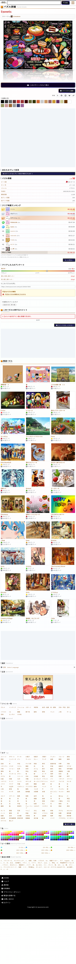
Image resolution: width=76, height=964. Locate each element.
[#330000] (43, 839)
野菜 (2, 759)
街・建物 (53, 707)
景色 (60, 769)
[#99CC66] (68, 831)
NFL (59, 865)
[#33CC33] (45, 836)
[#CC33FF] (46, 833)
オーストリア (38, 781)
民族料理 (53, 764)
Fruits (3, 410)
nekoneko (13, 235)
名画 (60, 813)
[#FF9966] (5, 833)
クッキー (53, 757)
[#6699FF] (23, 836)
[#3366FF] (35, 838)
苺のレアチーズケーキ (58, 410)
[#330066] (39, 839)
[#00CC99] (66, 836)
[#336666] (41, 838)
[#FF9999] (3, 833)
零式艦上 (31, 867)
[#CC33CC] (48, 833)
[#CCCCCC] (39, 831)
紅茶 (18, 769)
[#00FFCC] (53, 836)
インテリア (12, 707)
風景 (18, 796)
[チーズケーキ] (63, 478)
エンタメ (12, 714)
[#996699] (64, 833)
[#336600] (45, 838)
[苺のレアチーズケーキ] (63, 400)
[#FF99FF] (23, 831)
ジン (45, 865)
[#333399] (26, 839)
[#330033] (41, 839)
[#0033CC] (73, 838)
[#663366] (3, 839)
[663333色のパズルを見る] (14, 101)
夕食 (2, 769)
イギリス (3, 781)
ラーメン (28, 759)
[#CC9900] (34, 833)
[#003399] (51, 839)
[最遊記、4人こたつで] (38, 608)
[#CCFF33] (34, 831)
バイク (52, 818)
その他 (19, 714)
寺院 (35, 771)
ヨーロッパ (37, 779)
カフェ (36, 769)
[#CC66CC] (37, 833)
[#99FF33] (58, 831)
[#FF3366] (3, 834)
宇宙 (18, 804)
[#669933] (7, 838)
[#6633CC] (23, 838)
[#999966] (55, 833)
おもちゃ (69, 811)
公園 (68, 771)
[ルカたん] (38, 556)
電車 (51, 816)
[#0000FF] (58, 839)
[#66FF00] (11, 836)
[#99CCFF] (62, 831)
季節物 (36, 707)
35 (7, 863)
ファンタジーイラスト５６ (34, 436)
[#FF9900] (9, 833)
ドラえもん (54, 592)
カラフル (3, 821)
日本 (27, 776)
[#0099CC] (51, 838)
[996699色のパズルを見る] (22, 105)
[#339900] (34, 838)
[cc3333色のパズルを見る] (18, 101)
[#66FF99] (5, 836)
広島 (2, 779)
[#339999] (28, 838)
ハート (3, 813)
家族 (51, 811)
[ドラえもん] (63, 582)
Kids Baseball (6, 462)
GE (72, 861)
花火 (43, 804)
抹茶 (27, 769)
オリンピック (53, 792)
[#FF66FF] (11, 833)
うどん (19, 766)
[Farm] (63, 426)
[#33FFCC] (28, 836)
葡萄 (10, 811)
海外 (43, 784)
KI (57, 863)
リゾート (20, 776)
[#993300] (57, 834)
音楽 (2, 714)
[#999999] (53, 833)
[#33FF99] (30, 836)
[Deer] (38, 530)
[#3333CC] (48, 838)
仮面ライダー (54, 861)
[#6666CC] (12, 838)
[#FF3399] (1, 834)
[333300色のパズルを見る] (34, 101)
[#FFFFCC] (3, 831)
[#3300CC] (35, 839)
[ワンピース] (38, 400)
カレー (36, 759)
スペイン (69, 779)
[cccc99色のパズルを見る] (62, 101)
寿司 (43, 764)
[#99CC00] (71, 831)
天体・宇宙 (62, 707)
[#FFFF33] (9, 831)
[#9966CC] (62, 833)
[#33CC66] (43, 836)
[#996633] (68, 833)
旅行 (43, 769)
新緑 (60, 806)
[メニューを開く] (73, 3)
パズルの (41, 861)
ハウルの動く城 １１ (58, 385)
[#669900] (9, 838)
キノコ (3, 811)
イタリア (61, 779)
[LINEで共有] (65, 95)
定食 (2, 764)
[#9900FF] (58, 834)
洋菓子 (44, 757)
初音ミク (3, 488)
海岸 (51, 774)
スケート (12, 796)
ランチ (44, 759)
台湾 (27, 784)
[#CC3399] (26, 834)
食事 (68, 759)
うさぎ (36, 789)
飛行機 (36, 818)
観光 (51, 769)
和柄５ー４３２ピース (33, 514)
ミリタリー (70, 818)
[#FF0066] (14, 834)
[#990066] (64, 834)
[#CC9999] (28, 833)
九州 (18, 779)
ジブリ (34, 863)
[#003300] (57, 839)
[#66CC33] (20, 836)
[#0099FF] (73, 836)
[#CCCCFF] (37, 831)
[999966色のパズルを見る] (2, 105)
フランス (45, 779)
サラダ (69, 766)
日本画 (19, 816)
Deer (28, 540)
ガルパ (40, 863)
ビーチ (44, 774)
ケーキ (19, 757)
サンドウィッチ (19, 861)
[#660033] (16, 839)
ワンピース (29, 410)
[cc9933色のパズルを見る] (54, 101)
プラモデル (62, 818)
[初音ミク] (13, 478)
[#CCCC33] (45, 831)
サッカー (61, 791)
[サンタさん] (13, 426)
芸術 (68, 707)
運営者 (6, 885)
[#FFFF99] (5, 831)
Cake (53, 618)
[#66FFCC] (3, 836)
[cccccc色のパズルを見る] (42, 101)
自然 (35, 796)
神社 (27, 771)
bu (47, 861)
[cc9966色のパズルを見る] (46, 101)
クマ (51, 789)
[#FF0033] (16, 834)
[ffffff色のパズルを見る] (69, 101)
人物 (60, 712)
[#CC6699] (39, 833)
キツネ (11, 791)
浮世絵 (28, 816)
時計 (35, 813)
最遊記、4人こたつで (32, 618)
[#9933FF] (71, 833)
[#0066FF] (60, 838)
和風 (43, 811)
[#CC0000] (43, 834)
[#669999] (3, 838)
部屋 (27, 813)
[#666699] (14, 838)
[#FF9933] (7, 833)
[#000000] (68, 839)
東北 (43, 776)
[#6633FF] (22, 838)
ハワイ (3, 784)
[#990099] (62, 834)
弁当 (18, 764)
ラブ (61, 861)
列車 (35, 861)
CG (10, 712)
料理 (51, 766)
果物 (68, 757)
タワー (19, 774)
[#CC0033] (41, 834)
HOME (6, 878)
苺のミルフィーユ (31, 462)
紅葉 (35, 804)
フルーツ (61, 757)
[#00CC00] (71, 836)
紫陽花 (19, 806)
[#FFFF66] (7, 831)
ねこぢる (39, 865)
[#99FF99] (55, 831)
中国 (18, 784)
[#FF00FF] (9, 834)
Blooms (3, 592)
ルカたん (28, 566)
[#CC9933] (32, 833)
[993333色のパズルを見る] (22, 101)
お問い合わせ (8, 899)
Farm (53, 436)
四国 (10, 779)
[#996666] (66, 833)
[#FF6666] (16, 833)
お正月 (11, 786)
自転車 (3, 818)
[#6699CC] (1, 838)
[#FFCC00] (22, 831)
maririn (12, 231)
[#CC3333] (30, 834)
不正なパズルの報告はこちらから (15, 294)
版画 (2, 816)
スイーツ (3, 757)
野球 (68, 791)
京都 (60, 776)
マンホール (12, 774)
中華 (60, 764)
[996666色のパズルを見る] (50, 101)
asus (45, 863)
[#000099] (62, 839)
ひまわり (36, 806)
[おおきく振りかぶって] (63, 452)
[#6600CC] (11, 839)
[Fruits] (13, 400)
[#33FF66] (32, 836)
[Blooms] (13, 582)
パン (18, 759)
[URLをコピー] (73, 95)
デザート (12, 757)
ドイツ (11, 781)
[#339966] (30, 838)
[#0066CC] (62, 838)
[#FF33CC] (23, 833)
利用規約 (6, 888)
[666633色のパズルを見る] (30, 101)
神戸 (68, 776)
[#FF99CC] (1, 833)
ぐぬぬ (3, 540)
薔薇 (2, 806)
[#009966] (55, 838)
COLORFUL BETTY (57, 514)
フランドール (8, 861)
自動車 (44, 816)
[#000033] (66, 839)
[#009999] (53, 838)
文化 (35, 811)
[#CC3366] (28, 834)
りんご (28, 811)
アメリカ (61, 781)
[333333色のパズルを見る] (6, 101)
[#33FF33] (34, 836)
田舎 (43, 798)
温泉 (51, 771)
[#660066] (14, 839)
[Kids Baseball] (13, 452)
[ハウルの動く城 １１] (63, 374)
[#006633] (68, 838)
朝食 (60, 759)
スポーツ (28, 707)
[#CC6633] (43, 833)
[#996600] (69, 833)
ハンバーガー (12, 760)
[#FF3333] (5, 834)
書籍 (18, 712)
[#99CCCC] (64, 831)
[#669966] (5, 838)
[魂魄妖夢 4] (13, 374)
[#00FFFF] (51, 836)
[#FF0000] (18, 834)
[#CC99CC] (26, 833)
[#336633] (43, 838)
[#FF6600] (20, 833)
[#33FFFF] (26, 836)
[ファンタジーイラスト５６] (38, 426)
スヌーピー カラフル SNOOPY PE (54, 867)
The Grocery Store (58, 566)
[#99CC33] (69, 831)
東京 (51, 776)
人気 (72, 178)
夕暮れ (61, 801)
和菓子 (36, 757)
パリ (51, 779)
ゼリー (71, 865)
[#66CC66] (18, 836)
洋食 (68, 764)
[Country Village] (13, 608)
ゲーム (69, 712)
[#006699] (64, 838)
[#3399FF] (48, 836)
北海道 (36, 776)
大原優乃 (18, 863)
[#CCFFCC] (28, 831)
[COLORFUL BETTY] (63, 504)
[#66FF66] (7, 836)
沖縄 (27, 779)
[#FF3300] (7, 834)
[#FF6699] (14, 833)
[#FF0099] (12, 834)
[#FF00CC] (11, 834)
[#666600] (20, 838)
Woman (28, 488)
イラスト (3, 712)
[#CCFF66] (32, 831)
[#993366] (53, 834)
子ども (61, 811)
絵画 (51, 813)
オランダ (28, 781)
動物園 (28, 791)
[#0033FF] (71, 838)
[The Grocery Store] (63, 556)
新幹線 (69, 816)
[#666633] (18, 838)
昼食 (51, 759)
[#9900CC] (60, 834)
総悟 (30, 861)
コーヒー (12, 769)
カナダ (69, 781)
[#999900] (58, 833)
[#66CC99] (16, 836)
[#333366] (28, 839)
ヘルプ (6, 881)
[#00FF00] (60, 836)
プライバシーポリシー (12, 892)
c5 (7, 869)
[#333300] (32, 839)
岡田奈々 (22, 865)
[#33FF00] (35, 836)
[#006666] (66, 838)
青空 (68, 798)
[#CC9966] (30, 833)
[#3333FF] (46, 838)
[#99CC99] (66, 831)
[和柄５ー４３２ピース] (38, 504)
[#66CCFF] (12, 836)
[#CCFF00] (35, 831)
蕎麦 (27, 766)
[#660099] (12, 839)
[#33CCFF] (37, 836)
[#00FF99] (55, 836)
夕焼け (52, 801)
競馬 (27, 789)
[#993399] (51, 834)
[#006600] (69, 838)
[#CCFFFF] (26, 831)
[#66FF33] (9, 836)
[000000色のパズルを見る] (2, 101)
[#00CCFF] (62, 836)
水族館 (36, 791)
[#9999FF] (73, 831)
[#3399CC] (26, 838)
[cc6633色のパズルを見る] (38, 101)
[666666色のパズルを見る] (10, 101)
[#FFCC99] (16, 831)
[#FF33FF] (22, 833)
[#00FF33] (58, 836)
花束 (18, 811)
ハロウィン (20, 786)
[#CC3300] (32, 834)
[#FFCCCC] (14, 831)
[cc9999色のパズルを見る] (6, 105)
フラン (25, 863)
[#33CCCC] (39, 836)
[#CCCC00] (46, 831)
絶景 (27, 796)
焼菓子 (61, 766)
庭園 (35, 798)
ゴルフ (3, 796)
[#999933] (57, 833)
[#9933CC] (73, 833)
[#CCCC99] (41, 831)
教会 (43, 771)
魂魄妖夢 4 (5, 385)
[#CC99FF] (48, 831)
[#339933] (32, 838)
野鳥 (10, 789)
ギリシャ (45, 781)
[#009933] (57, 838)
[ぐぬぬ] (13, 530)
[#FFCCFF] (12, 831)
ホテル (3, 776)
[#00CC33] (69, 836)
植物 (43, 712)
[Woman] (38, 478)
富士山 (61, 796)
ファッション (20, 708)
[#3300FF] (34, 839)
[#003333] (55, 839)
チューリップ (29, 807)
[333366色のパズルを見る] (18, 105)
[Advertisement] (38, 123)
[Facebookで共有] (61, 95)
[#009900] (58, 838)
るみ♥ (12, 249)
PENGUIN (13, 222)
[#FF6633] (18, 833)
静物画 (69, 813)
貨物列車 (20, 818)
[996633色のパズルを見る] (10, 105)
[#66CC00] (22, 836)
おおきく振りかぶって (58, 462)
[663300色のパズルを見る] (65, 101)
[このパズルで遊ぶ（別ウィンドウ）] (38, 50)
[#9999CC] (51, 833)
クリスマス (29, 786)
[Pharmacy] (13, 504)
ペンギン (61, 789)
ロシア (52, 781)
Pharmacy (4, 514)
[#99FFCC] (53, 831)
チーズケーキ (55, 488)
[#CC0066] (39, 834)
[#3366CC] (37, 838)
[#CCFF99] (30, 831)
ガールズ (39, 867)
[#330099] (37, 839)
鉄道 (60, 816)
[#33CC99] (41, 836)
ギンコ (50, 865)
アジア (11, 784)
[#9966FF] (60, 833)
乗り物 (28, 712)
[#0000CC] (60, 839)
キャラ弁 (28, 764)
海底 (20, 867)
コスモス (45, 806)
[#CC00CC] (35, 834)
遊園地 (61, 771)
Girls (2, 566)
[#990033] (66, 834)
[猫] (38, 374)
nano (12, 227)
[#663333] (5, 839)
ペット (52, 712)
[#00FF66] (57, 836)
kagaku (67, 861)
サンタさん (4, 436)
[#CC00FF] (34, 834)
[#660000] (18, 839)
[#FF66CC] (12, 833)
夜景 (43, 801)
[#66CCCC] (14, 836)
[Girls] (13, 556)
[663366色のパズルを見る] (58, 101)
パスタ (11, 766)
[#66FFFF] (1, 836)
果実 (68, 806)
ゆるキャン (13, 865)
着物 (10, 813)
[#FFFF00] (11, 831)
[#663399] (1, 839)
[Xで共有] (57, 95)
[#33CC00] (46, 836)
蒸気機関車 (12, 818)
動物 (35, 712)
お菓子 (28, 757)
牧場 (43, 791)
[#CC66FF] (35, 833)
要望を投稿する (9, 895)
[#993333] (55, 834)
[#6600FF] (9, 839)
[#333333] (30, 839)
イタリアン (4, 766)
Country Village (7, 618)
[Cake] (63, 608)
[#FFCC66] (18, 831)
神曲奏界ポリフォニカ (67, 863)
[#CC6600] (45, 833)
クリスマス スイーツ (10, 867)
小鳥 (2, 789)
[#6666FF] (11, 838)
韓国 (35, 784)
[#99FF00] (60, 831)
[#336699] (39, 838)
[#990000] (68, 834)
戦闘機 (28, 818)
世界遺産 (69, 769)
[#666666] (16, 838)
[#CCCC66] (43, 831)
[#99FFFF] (51, 831)
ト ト (25, 867)
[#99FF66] (57, 831)
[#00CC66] (68, 836)
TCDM (12, 240)
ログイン (6, 902)
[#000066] (64, 839)
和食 (35, 764)
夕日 (68, 801)
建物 (2, 771)
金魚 (18, 791)
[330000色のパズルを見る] (26, 101)
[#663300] (7, 839)
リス (2, 791)
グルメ (3, 707)
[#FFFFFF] (1, 831)
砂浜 (60, 774)
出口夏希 (69, 867)
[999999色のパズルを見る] (14, 105)
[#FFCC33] (20, 831)
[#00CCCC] (64, 836)
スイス (19, 781)
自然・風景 (45, 707)
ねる (11, 863)
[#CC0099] (37, 834)
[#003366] (53, 839)
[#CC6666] (41, 833)
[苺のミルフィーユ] (38, 452)
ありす (12, 244)
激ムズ (11, 821)
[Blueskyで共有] (69, 95)
